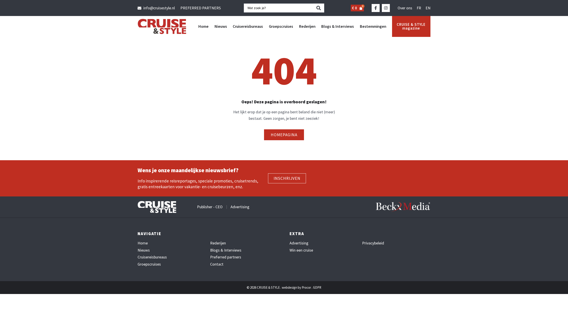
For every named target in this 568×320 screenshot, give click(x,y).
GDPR (317, 287)
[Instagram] (386, 8)
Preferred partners (225, 257)
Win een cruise (301, 250)
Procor (306, 287)
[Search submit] (318, 8)
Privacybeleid (373, 243)
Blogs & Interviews (337, 26)
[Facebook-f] (376, 8)
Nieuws (221, 26)
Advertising (299, 243)
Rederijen (307, 26)
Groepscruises (281, 26)
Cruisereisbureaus (248, 26)
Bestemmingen (373, 26)
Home (203, 26)
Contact (216, 264)
